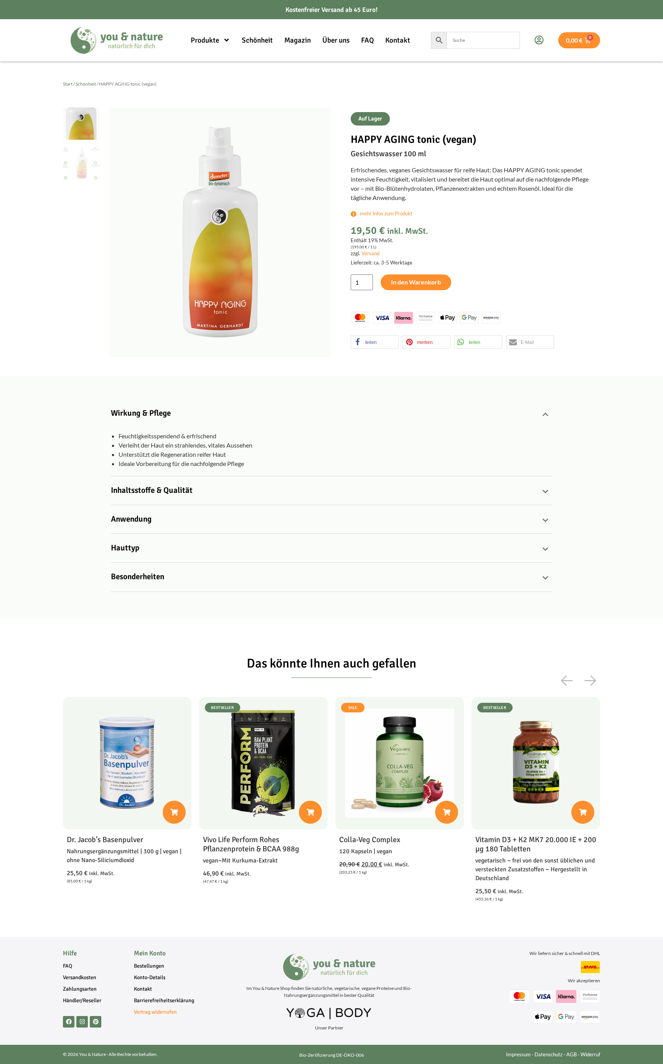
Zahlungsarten (80, 989)
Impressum (518, 1054)
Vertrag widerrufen (155, 1012)
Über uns (336, 40)
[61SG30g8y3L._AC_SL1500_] (220, 232)
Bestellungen (149, 966)
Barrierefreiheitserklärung (164, 1000)
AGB (571, 1054)
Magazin (297, 40)
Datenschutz (548, 1054)
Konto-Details (149, 977)
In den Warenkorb (416, 282)
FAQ (367, 40)
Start (68, 84)
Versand (370, 253)
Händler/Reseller (82, 1000)
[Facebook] (68, 1022)
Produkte (205, 40)
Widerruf (590, 1054)
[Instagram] (82, 1022)
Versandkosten (79, 977)
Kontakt (397, 40)
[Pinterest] (95, 1022)
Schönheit (257, 40)
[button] (375, 342)
